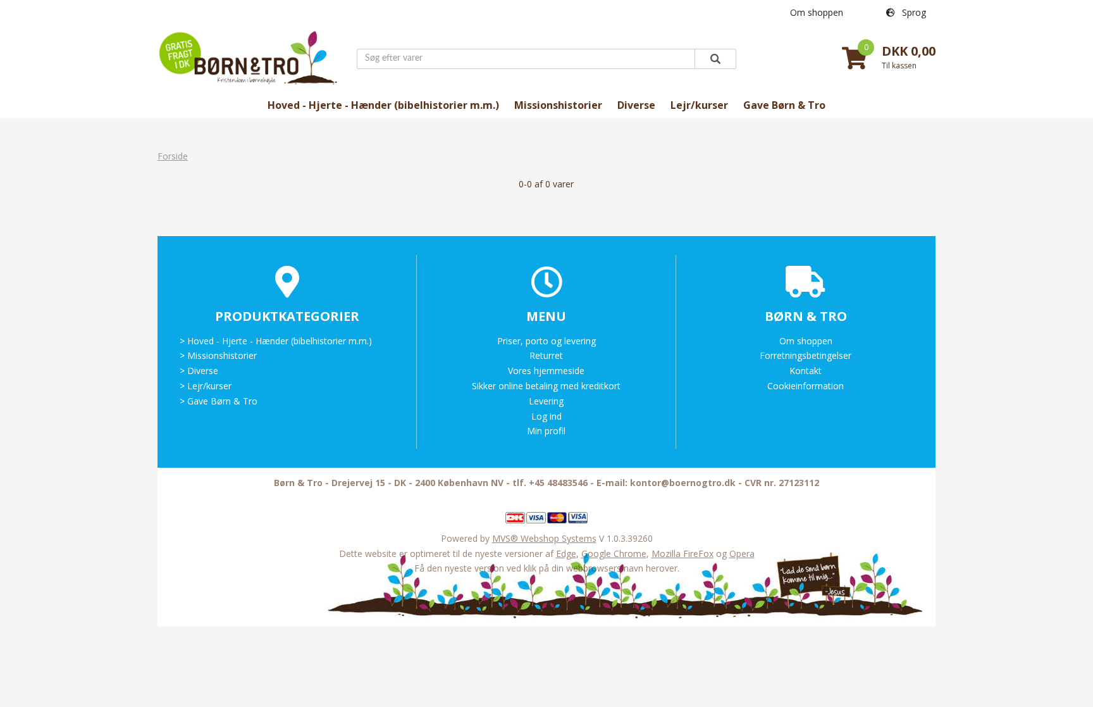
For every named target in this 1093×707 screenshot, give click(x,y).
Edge (566, 553)
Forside (172, 156)
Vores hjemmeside (546, 371)
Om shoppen (816, 12)
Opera (742, 553)
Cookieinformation (805, 386)
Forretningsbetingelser (805, 355)
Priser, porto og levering (546, 341)
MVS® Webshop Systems (544, 538)
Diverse (636, 105)
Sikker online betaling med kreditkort (546, 386)
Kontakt (805, 371)
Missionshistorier (558, 105)
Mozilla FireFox (682, 553)
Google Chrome (613, 553)
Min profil (546, 431)
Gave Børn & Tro (784, 105)
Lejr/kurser (699, 105)
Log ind (546, 416)
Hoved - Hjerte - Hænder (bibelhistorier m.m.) (383, 105)
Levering (546, 401)
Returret (546, 355)
